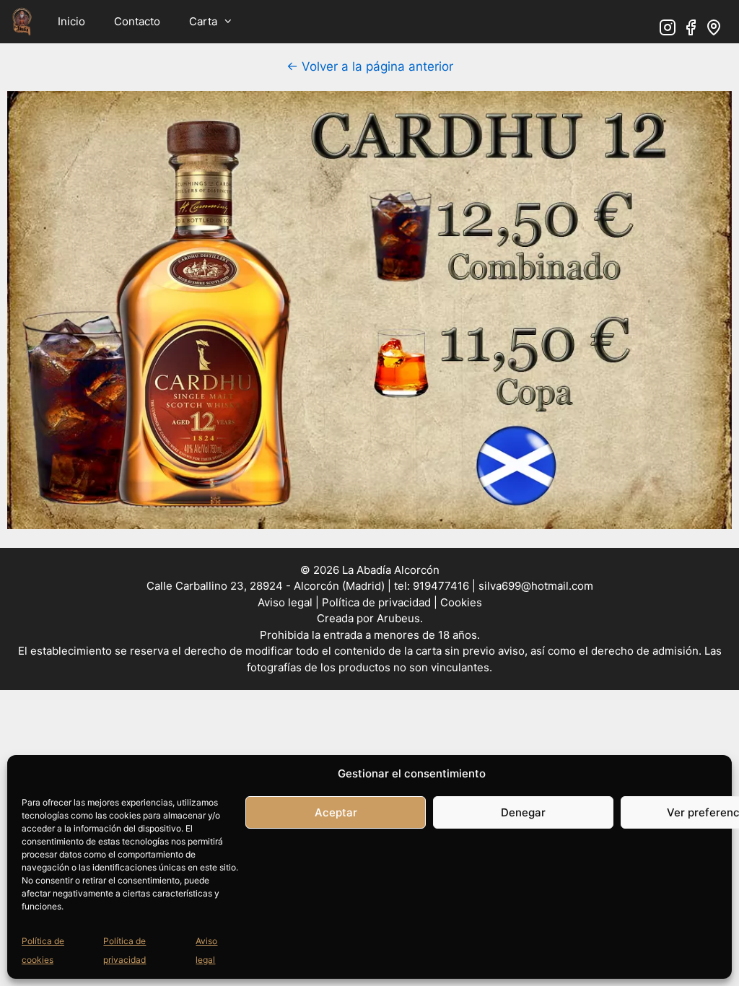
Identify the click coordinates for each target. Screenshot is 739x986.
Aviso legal (286, 602)
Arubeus (398, 618)
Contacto (137, 21)
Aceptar (336, 812)
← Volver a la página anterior (370, 66)
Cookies (461, 602)
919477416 (439, 586)
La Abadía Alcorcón (391, 570)
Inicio (71, 21)
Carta (203, 21)
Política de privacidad (376, 602)
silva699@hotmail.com (535, 586)
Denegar (523, 812)
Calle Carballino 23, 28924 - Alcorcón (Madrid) (266, 586)
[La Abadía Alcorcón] (21, 21)
